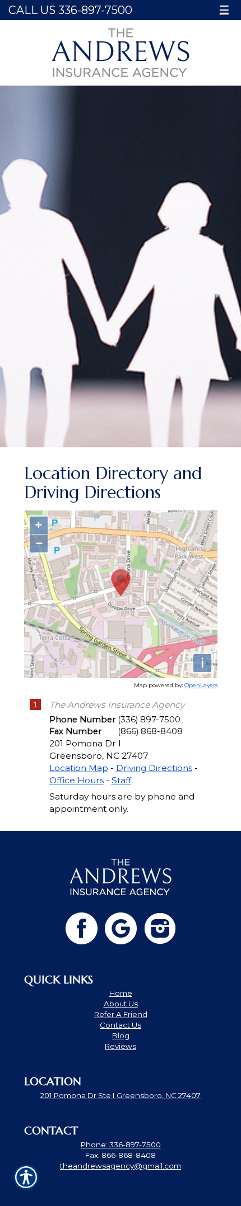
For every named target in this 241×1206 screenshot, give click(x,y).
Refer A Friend (120, 1014)
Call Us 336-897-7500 (70, 10)
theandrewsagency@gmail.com (120, 1165)
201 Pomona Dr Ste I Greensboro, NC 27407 (120, 1095)
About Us (121, 1003)
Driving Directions (154, 768)
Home (120, 993)
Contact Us (120, 1024)
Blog (120, 1035)
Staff (121, 780)
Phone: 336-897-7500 (121, 1144)
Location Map (78, 768)
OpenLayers (200, 685)
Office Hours (76, 780)
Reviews (120, 1046)
